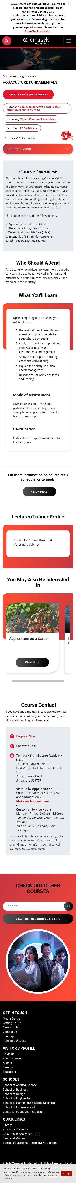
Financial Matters (14, 1138)
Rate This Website (14, 1040)
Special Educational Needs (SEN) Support (30, 1143)
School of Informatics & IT (20, 1107)
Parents (8, 1067)
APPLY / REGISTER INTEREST (28, 94)
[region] (38, 544)
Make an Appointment (32, 801)
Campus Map (11, 1027)
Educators (9, 1072)
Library (7, 1125)
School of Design (14, 1094)
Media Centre (11, 1018)
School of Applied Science (20, 1085)
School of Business (15, 1089)
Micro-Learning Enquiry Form (24, 720)
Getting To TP (12, 1023)
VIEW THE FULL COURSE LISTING (38, 918)
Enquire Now (25, 736)
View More (32, 662)
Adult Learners (12, 1058)
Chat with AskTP (27, 746)
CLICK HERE (39, 491)
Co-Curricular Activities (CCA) (21, 1134)
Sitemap (8, 1036)
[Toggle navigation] (68, 40)
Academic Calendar (15, 1129)
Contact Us (10, 1032)
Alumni (7, 1063)
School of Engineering (17, 1098)
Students (8, 1054)
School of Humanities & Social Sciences (29, 1103)
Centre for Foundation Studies (22, 1111)
